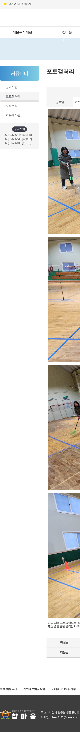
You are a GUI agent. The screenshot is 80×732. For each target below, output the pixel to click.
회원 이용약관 (8, 688)
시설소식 (11, 105)
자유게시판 (13, 115)
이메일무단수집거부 (64, 688)
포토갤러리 (13, 96)
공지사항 (11, 87)
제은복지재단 (22, 32)
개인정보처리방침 (34, 688)
